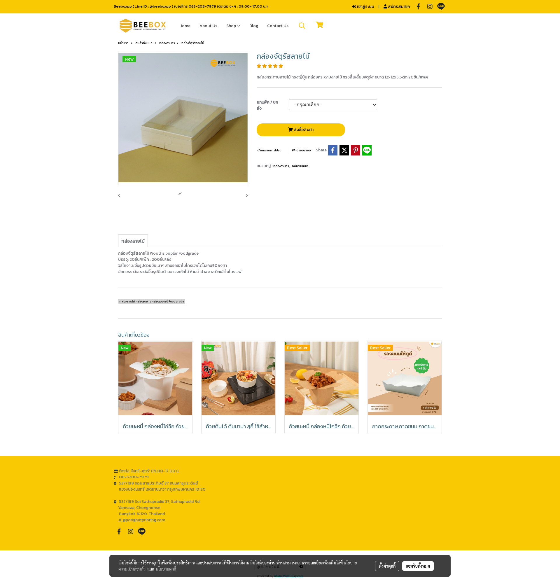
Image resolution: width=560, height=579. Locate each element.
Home (184, 26)
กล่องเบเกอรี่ (300, 166)
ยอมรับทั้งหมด (418, 565)
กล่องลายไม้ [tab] (133, 240)
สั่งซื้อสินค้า (303, 130)
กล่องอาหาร (281, 166)
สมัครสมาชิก (398, 7)
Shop (231, 26)
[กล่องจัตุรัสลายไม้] (183, 119)
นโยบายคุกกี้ (166, 568)
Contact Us (277, 26)
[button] (302, 25)
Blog (253, 26)
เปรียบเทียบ (303, 150)
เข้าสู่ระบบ (365, 7)
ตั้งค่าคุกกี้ (387, 565)
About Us (208, 26)
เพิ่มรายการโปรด (270, 150)
